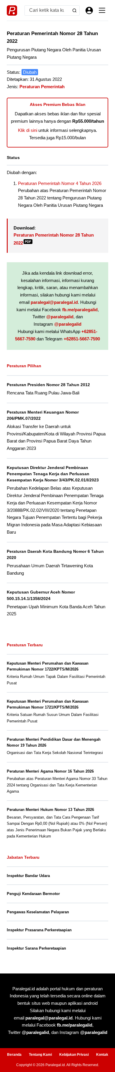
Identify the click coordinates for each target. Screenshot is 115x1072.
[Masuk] (89, 10)
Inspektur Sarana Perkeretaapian (36, 948)
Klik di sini (27, 130)
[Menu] (102, 10)
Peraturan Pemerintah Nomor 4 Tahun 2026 (59, 183)
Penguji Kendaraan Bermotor (33, 893)
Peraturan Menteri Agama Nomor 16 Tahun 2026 (50, 771)
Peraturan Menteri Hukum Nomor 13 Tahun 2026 (50, 809)
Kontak (102, 1055)
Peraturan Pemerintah (42, 86)
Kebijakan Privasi (74, 1055)
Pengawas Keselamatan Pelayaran (38, 912)
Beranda (14, 1055)
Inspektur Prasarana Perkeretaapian (39, 930)
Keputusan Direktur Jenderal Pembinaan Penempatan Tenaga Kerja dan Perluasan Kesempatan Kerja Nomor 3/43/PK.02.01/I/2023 (53, 473)
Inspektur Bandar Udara (28, 875)
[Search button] (74, 10)
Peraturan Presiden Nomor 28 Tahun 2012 (48, 384)
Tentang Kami (40, 1055)
